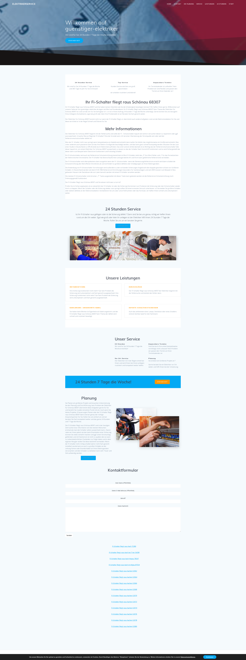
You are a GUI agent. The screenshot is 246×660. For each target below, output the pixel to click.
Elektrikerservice (23, 4)
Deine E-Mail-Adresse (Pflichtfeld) (123, 491)
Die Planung (189, 4)
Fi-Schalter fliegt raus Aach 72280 (124, 546)
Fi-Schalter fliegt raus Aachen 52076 (124, 614)
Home (169, 4)
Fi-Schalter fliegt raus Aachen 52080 (124, 626)
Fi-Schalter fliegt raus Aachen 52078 (124, 620)
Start (231, 4)
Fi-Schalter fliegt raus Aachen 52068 (124, 589)
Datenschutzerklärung (188, 657)
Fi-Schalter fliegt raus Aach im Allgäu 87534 (124, 565)
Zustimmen (209, 657)
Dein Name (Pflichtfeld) (123, 483)
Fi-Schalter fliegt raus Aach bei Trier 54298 (124, 552)
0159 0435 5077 (74, 40)
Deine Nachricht (123, 506)
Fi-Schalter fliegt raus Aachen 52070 (124, 596)
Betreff (123, 498)
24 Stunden (221, 4)
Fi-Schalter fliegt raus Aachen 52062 (124, 571)
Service (199, 4)
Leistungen (209, 4)
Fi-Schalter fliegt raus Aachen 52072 (124, 602)
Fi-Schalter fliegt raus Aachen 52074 (124, 608)
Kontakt (177, 4)
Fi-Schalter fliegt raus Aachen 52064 (124, 577)
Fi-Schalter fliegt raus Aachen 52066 (124, 583)
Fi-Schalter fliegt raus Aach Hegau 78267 (124, 559)
